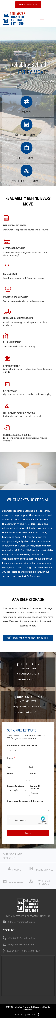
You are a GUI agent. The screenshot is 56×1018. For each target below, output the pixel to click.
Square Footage (15, 786)
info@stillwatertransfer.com (28, 706)
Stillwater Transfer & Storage (21, 922)
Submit (28, 833)
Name (11, 758)
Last (31, 767)
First (8, 767)
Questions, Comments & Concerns (25, 801)
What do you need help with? (22, 745)
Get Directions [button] (25, 679)
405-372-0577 (28, 701)
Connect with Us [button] (24, 712)
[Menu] (42, 18)
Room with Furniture (34, 787)
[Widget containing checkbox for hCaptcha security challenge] (27, 820)
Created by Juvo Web (26, 1014)
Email (10, 773)
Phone (33, 773)
